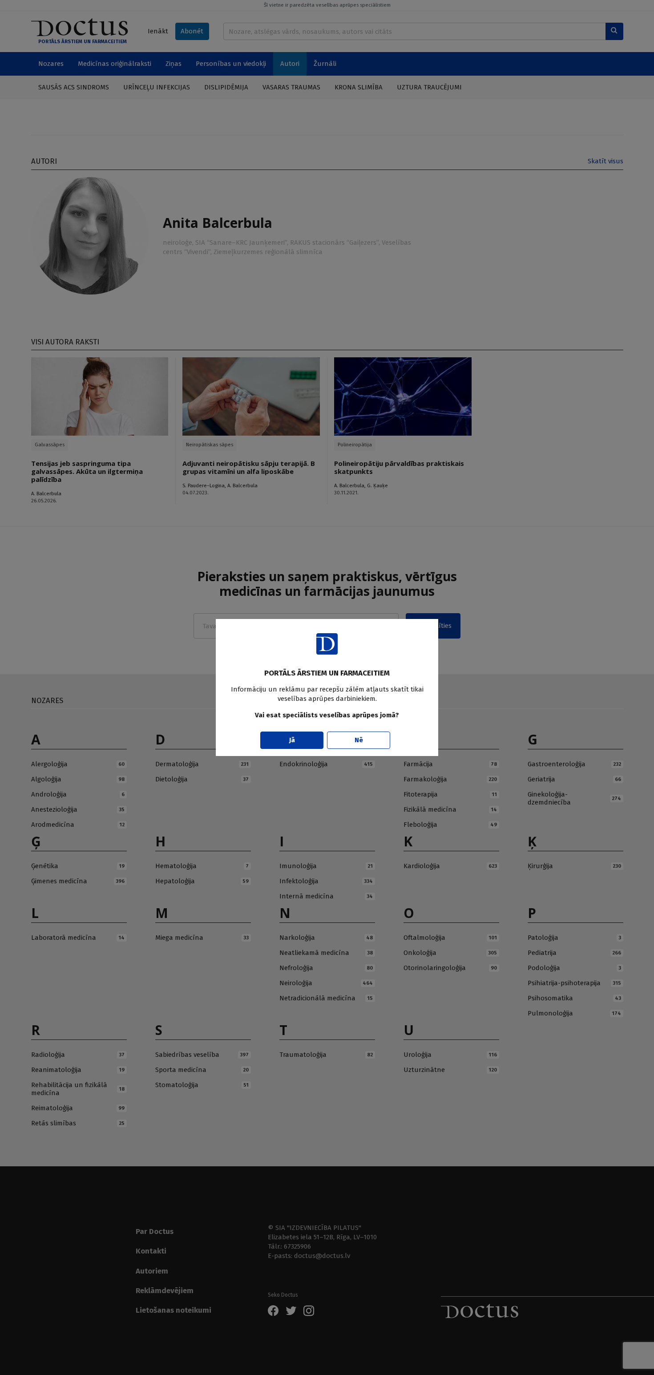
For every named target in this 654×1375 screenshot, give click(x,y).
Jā (292, 740)
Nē (359, 740)
